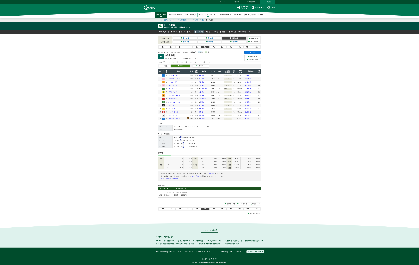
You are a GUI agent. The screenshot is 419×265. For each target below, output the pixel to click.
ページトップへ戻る (255, 213)
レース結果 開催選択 (181, 20)
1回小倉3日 (235, 38)
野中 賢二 (248, 75)
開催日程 (224, 32)
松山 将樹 (248, 85)
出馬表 (175, 32)
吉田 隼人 (201, 105)
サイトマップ (172, 251)
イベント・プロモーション (208, 15)
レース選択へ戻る (255, 41)
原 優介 (202, 102)
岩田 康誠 (201, 82)
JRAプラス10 (196, 176)
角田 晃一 (248, 118)
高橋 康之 (248, 89)
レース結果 (200, 32)
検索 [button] (273, 8)
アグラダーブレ (173, 98)
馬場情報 (233, 32)
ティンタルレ (172, 109)
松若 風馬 (201, 115)
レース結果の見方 (253, 59)
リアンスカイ (172, 92)
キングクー (172, 105)
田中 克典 (248, 109)
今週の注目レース (245, 32)
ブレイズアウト (173, 112)
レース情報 (267, 2)
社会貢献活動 (251, 2)
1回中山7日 (186, 38)
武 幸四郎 (248, 105)
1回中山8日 (186, 41)
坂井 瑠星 (201, 109)
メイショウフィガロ (174, 95)
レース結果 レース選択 (197, 20)
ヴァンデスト (172, 85)
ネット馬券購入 (190, 15)
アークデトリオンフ (174, 118)
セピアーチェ (172, 89)
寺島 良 (247, 98)
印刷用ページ (253, 56)
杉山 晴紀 (248, 115)
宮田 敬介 (248, 102)
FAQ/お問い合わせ (161, 251)
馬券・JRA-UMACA (175, 15)
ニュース (222, 2)
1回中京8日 (210, 41)
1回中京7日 (210, 38)
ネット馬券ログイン (244, 7)
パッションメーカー (174, 102)
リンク (180, 251)
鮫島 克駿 (201, 95)
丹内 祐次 (201, 85)
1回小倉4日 (235, 41)
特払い (211, 173)
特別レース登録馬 (212, 32)
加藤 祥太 (201, 92)
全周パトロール (201, 65)
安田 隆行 (248, 78)
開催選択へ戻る (255, 38)
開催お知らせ (165, 32)
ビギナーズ (259, 8)
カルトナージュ (173, 115)
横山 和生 (201, 78)
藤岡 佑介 (201, 75)
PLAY (181, 65)
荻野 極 (201, 112)
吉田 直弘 (248, 82)
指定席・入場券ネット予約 (253, 15)
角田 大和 (203, 118)
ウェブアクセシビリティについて (205, 251)
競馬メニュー (161, 15)
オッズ (183, 32)
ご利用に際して (188, 251)
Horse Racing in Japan (254, 251)
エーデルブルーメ (174, 78)
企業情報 (236, 2)
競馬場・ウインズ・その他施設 (230, 15)
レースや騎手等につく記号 (169, 179)
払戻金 (191, 32)
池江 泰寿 (248, 112)
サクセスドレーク (174, 75)
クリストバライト (174, 82)
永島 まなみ (203, 89)
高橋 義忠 (248, 95)
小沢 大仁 (203, 98)
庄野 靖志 (248, 92)
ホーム (160, 20)
